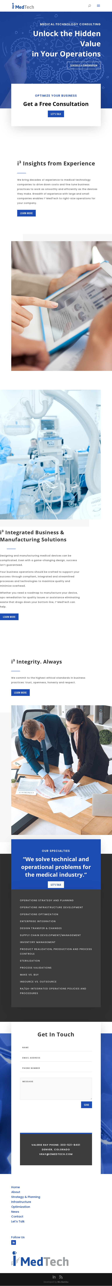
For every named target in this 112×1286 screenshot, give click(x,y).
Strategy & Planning (25, 1197)
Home (15, 1187)
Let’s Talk (18, 1221)
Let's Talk (56, 114)
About (15, 1192)
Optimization (20, 1207)
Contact (17, 1216)
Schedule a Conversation (83, 65)
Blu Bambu (62, 1281)
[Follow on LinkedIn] (13, 1242)
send (86, 1104)
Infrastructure (21, 1202)
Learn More (26, 213)
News (15, 1212)
